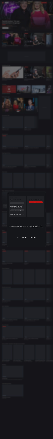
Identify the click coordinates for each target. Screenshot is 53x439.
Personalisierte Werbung (17, 210)
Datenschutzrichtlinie (24, 237)
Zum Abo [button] (35, 202)
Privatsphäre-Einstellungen (33, 237)
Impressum (18, 237)
